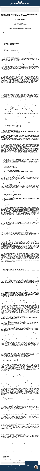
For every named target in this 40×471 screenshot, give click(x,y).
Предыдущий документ (16, 462)
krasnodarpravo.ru (20, 469)
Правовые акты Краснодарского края (7, 12)
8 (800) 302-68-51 (30, 9)
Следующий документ (24, 462)
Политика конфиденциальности (20, 468)
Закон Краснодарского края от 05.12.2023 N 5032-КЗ (22, 12)
